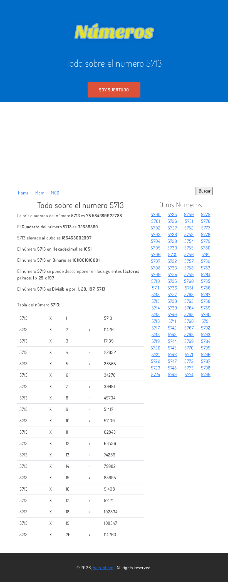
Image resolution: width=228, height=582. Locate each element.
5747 (172, 361)
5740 (172, 314)
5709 (155, 274)
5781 (206, 254)
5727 (172, 228)
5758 (189, 268)
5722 (155, 361)
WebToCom (103, 567)
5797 (205, 361)
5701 (155, 221)
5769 (189, 341)
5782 (205, 261)
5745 (172, 348)
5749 (172, 374)
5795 (205, 348)
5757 (189, 261)
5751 (189, 221)
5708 (155, 268)
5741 (172, 321)
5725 (172, 214)
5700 (156, 214)
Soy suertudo (114, 90)
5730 (172, 248)
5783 (205, 268)
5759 (189, 274)
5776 (205, 221)
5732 (172, 261)
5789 (205, 308)
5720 (155, 348)
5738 (172, 301)
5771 (189, 354)
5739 (172, 308)
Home (23, 193)
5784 (205, 274)
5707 (155, 261)
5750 (189, 214)
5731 (172, 254)
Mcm (39, 193)
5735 (172, 281)
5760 (189, 281)
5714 (156, 308)
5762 (189, 294)
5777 (205, 228)
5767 (189, 328)
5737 (172, 294)
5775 (205, 214)
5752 (189, 228)
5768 (189, 334)
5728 (172, 234)
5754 (189, 241)
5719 (156, 341)
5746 (172, 354)
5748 (172, 368)
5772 (189, 361)
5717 (156, 328)
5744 (172, 341)
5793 (205, 334)
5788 (205, 301)
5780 (205, 248)
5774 (189, 374)
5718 (156, 334)
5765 (189, 314)
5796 (205, 354)
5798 (205, 368)
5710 (155, 281)
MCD (55, 193)
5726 (172, 221)
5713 (156, 301)
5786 (205, 288)
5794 (205, 341)
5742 (172, 328)
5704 (155, 241)
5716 (156, 321)
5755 (189, 248)
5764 (189, 308)
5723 (155, 368)
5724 (155, 374)
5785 (205, 281)
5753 (189, 234)
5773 (189, 368)
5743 (172, 334)
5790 (205, 314)
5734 (172, 274)
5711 (155, 288)
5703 (155, 234)
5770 (189, 348)
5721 (156, 354)
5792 (205, 328)
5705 (155, 248)
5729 (172, 241)
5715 (156, 314)
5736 (172, 288)
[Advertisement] (114, 144)
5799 (205, 374)
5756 (189, 254)
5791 (206, 321)
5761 (189, 288)
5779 (205, 241)
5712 (156, 294)
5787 (205, 294)
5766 (189, 321)
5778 (205, 234)
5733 (172, 268)
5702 (155, 228)
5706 (155, 254)
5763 (189, 301)
